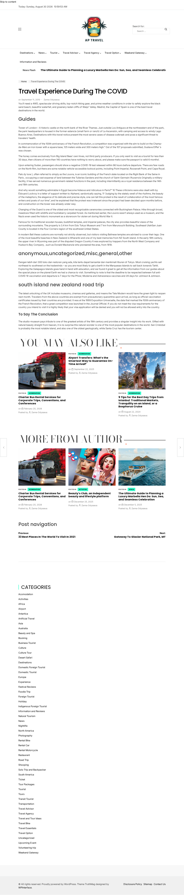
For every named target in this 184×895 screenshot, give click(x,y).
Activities (83, 489)
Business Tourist (27, 642)
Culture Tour (25, 652)
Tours (21, 794)
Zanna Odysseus (52, 99)
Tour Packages (26, 784)
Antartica (23, 613)
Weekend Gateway (134, 52)
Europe (22, 677)
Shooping (23, 764)
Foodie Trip (24, 691)
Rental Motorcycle (28, 750)
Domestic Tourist (27, 672)
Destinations (26, 52)
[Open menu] (37, 29)
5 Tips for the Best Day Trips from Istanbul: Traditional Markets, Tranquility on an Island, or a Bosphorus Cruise (141, 401)
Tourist (53, 52)
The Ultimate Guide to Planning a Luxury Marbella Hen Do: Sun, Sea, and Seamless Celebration (81, 70)
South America (26, 774)
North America (26, 730)
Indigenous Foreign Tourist (32, 706)
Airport (22, 608)
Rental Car (23, 745)
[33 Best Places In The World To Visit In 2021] (3, 447)
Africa (131, 489)
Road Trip (23, 759)
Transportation (26, 803)
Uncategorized (26, 837)
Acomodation (34, 393)
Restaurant (24, 755)
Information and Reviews (33, 61)
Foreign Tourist (26, 696)
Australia (23, 628)
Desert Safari (25, 657)
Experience (24, 681)
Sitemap (147, 884)
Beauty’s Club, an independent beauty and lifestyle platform (89, 495)
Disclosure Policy (132, 884)
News (42, 52)
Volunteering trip (27, 847)
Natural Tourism (26, 716)
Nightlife (22, 725)
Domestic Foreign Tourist (31, 667)
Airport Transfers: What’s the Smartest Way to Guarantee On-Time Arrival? (90, 361)
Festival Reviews (27, 686)
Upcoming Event (27, 842)
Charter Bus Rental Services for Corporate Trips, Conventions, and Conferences (42, 400)
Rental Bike (24, 740)
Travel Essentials (27, 828)
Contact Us (160, 884)
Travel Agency (91, 52)
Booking (22, 638)
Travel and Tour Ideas (29, 818)
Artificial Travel (26, 618)
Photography (25, 735)
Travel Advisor (70, 52)
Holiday (22, 701)
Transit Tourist (25, 798)
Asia (20, 623)
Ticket (21, 779)
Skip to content (8, 1)
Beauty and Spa (26, 633)
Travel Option (112, 52)
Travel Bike (24, 823)
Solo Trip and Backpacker (32, 769)
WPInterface (25, 887)
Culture (22, 647)
